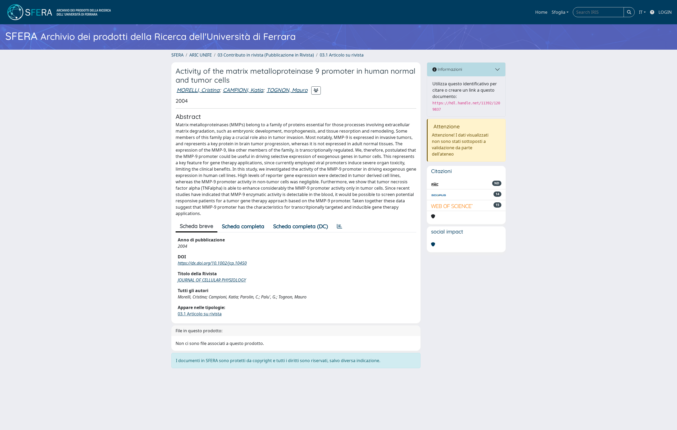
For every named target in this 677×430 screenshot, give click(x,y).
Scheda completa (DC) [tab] (300, 226)
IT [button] (641, 12)
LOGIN (665, 12)
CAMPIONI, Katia (243, 90)
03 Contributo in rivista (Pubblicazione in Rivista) (266, 55)
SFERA (177, 55)
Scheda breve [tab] (196, 226)
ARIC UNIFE (200, 55)
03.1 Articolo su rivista (342, 55)
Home (541, 12)
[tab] (339, 226)
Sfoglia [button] (558, 12)
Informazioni (449, 69)
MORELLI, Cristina (198, 90)
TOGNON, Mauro (287, 90)
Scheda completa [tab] (243, 226)
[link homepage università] (59, 12)
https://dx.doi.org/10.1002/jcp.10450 (212, 263)
